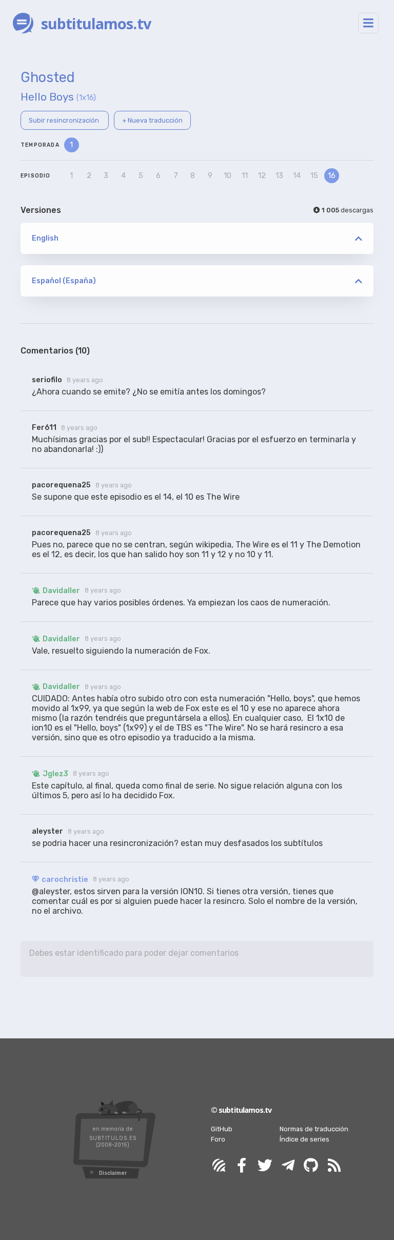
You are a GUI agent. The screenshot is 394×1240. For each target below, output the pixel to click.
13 (279, 175)
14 (297, 175)
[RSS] (334, 1165)
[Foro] (218, 1165)
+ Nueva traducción (152, 120)
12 (262, 175)
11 (245, 175)
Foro (218, 1139)
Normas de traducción (314, 1129)
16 (332, 175)
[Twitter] (264, 1165)
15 (314, 175)
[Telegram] (288, 1165)
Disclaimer (113, 1173)
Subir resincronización (65, 120)
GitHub (221, 1129)
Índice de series (304, 1139)
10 (227, 175)
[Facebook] (241, 1165)
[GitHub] (311, 1165)
